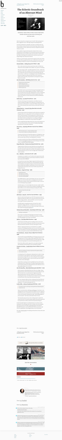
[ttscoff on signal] (5, 25)
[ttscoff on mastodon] (4, 25)
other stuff (3, 23)
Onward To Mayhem (28, 207)
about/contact (3, 20)
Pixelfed (15, 436)
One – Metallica (20, 153)
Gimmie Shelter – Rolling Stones (24, 63)
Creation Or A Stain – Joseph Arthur (25, 246)
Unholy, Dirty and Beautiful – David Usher (26, 209)
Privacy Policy (46, 434)
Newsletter (30, 435)
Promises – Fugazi (21, 169)
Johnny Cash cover (38, 236)
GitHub (15, 434)
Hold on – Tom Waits (21, 219)
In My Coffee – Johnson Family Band (25, 284)
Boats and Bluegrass (33, 290)
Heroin (43, 256)
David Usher (31, 214)
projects (2, 10)
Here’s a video (32, 299)
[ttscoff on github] (2, 25)
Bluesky (26, 394)
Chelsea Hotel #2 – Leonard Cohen (24, 108)
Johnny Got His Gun (26, 157)
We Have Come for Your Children (28, 142)
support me (3, 17)
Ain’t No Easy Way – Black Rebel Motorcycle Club (27, 267)
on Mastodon (24, 405)
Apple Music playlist (23, 328)
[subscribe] (1, 25)
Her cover (41, 72)
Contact (30, 434)
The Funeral (19, 305)
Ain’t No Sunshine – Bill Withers (24, 79)
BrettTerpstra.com (3, 8)
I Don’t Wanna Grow (34, 229)
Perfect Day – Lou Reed (22, 98)
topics (2, 11)
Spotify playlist (24, 310)
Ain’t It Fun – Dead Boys (22, 126)
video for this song (27, 282)
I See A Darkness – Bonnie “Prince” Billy (26, 232)
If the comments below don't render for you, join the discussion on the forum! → (26, 378)
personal (23, 337)
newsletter (3, 14)
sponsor (2, 19)
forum (2, 13)
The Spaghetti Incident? (26, 140)
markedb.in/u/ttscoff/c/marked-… (22, 409)
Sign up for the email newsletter (29, 392)
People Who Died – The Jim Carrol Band (25, 144)
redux (30, 243)
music (19, 337)
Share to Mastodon (30, 374)
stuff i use (2, 22)
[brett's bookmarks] (3, 25)
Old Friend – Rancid (21, 194)
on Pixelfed (23, 400)
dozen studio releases (21, 266)
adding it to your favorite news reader (30, 393)
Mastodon (15, 435)
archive (2, 16)
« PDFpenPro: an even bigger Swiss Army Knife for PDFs (23, 332)
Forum (30, 436)
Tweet (31, 16)
